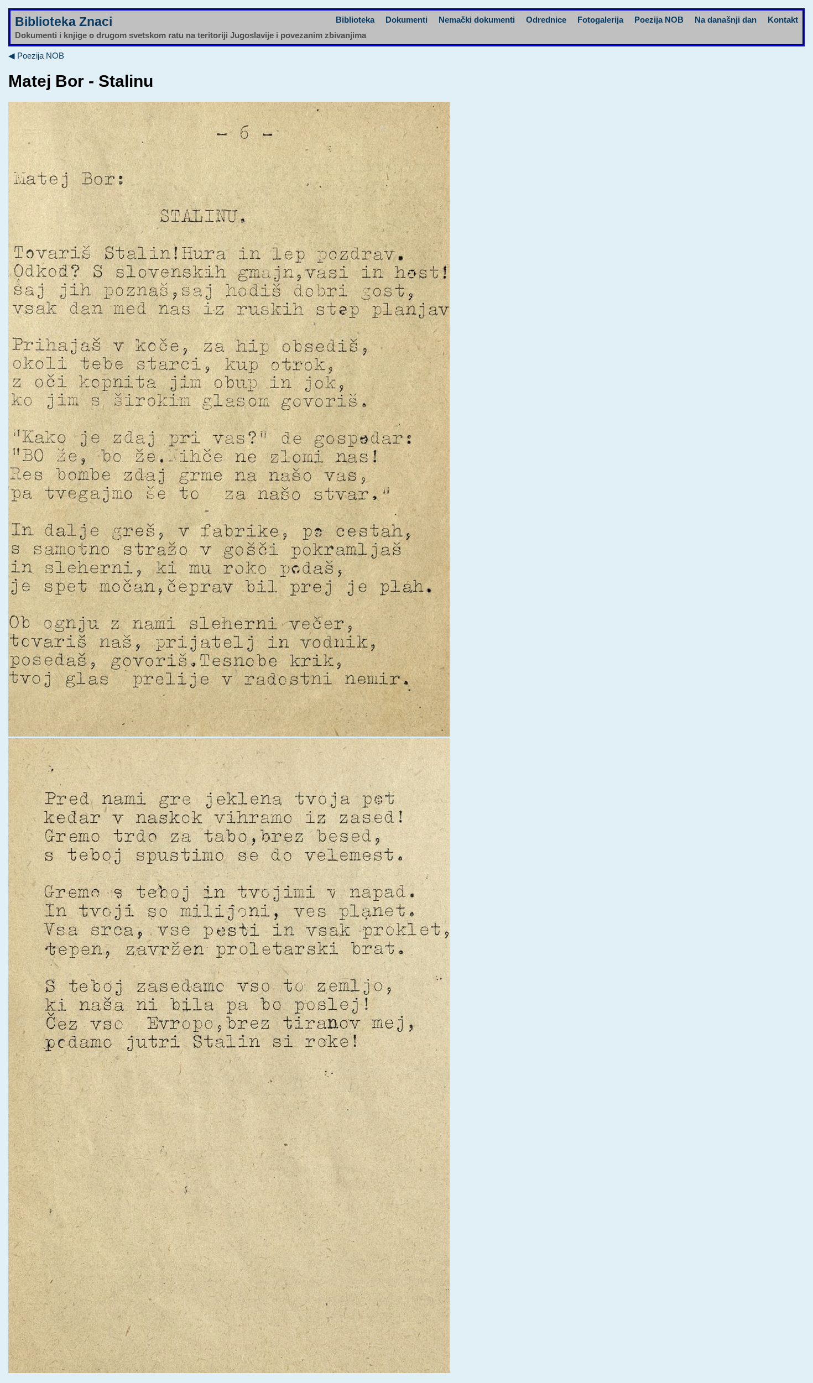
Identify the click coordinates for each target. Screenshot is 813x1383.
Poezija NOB (659, 19)
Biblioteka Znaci (63, 22)
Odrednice (546, 19)
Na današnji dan (726, 19)
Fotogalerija (600, 19)
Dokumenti (406, 19)
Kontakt (783, 19)
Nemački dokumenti (477, 19)
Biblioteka (355, 19)
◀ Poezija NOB (36, 55)
